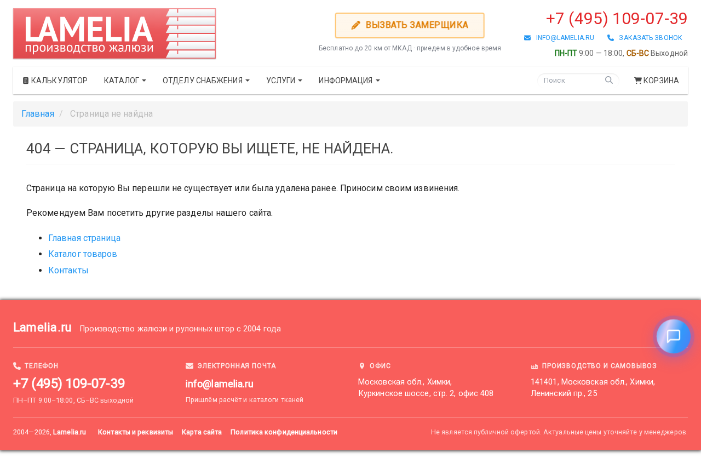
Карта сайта (202, 432)
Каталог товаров (83, 254)
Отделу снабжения (203, 80)
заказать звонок (648, 38)
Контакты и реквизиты (135, 432)
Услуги (281, 80)
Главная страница (84, 238)
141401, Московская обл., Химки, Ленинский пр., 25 (593, 387)
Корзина (661, 80)
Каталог (122, 80)
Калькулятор (59, 80)
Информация (346, 80)
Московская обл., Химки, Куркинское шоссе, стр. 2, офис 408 (425, 387)
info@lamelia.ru (562, 38)
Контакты (68, 270)
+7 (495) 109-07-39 (617, 18)
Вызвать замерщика (416, 25)
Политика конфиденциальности (284, 432)
